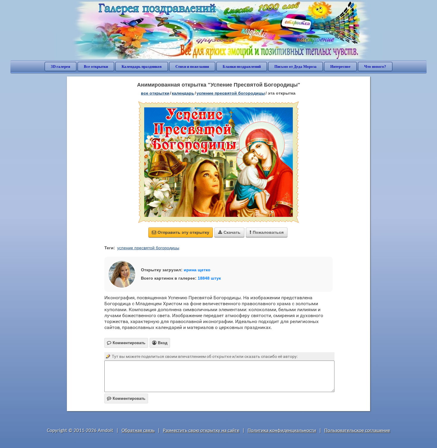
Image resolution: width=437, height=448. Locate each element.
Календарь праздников (142, 66)
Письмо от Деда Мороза (295, 66)
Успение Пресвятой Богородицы (231, 93)
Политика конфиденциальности (282, 430)
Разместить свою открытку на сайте (201, 430)
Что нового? (375, 66)
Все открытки (96, 66)
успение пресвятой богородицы (148, 247)
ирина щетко (197, 269)
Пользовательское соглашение (357, 430)
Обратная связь (138, 430)
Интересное (340, 66)
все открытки (155, 93)
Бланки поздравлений (242, 66)
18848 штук (209, 278)
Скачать (229, 232)
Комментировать (126, 398)
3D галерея (60, 66)
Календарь (183, 93)
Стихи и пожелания (192, 66)
